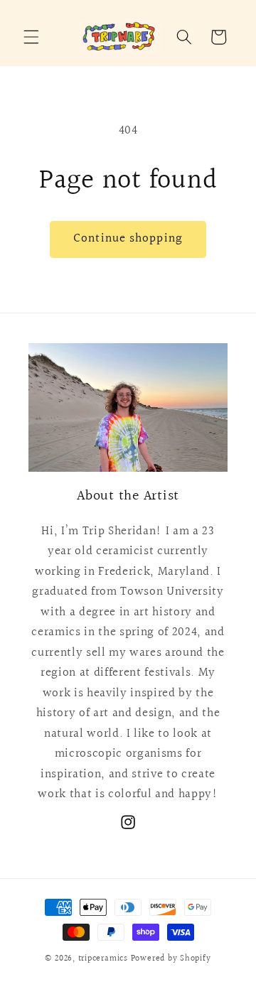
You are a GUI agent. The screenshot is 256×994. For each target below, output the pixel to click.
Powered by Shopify (171, 959)
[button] (31, 37)
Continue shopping (128, 238)
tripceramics (103, 959)
